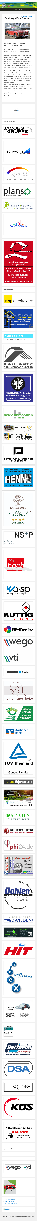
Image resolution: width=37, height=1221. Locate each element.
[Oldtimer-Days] (18, 5)
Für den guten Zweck (10, 1199)
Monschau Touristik (10, 1201)
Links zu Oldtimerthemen (11, 1203)
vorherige (23, 16)
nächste (31, 16)
